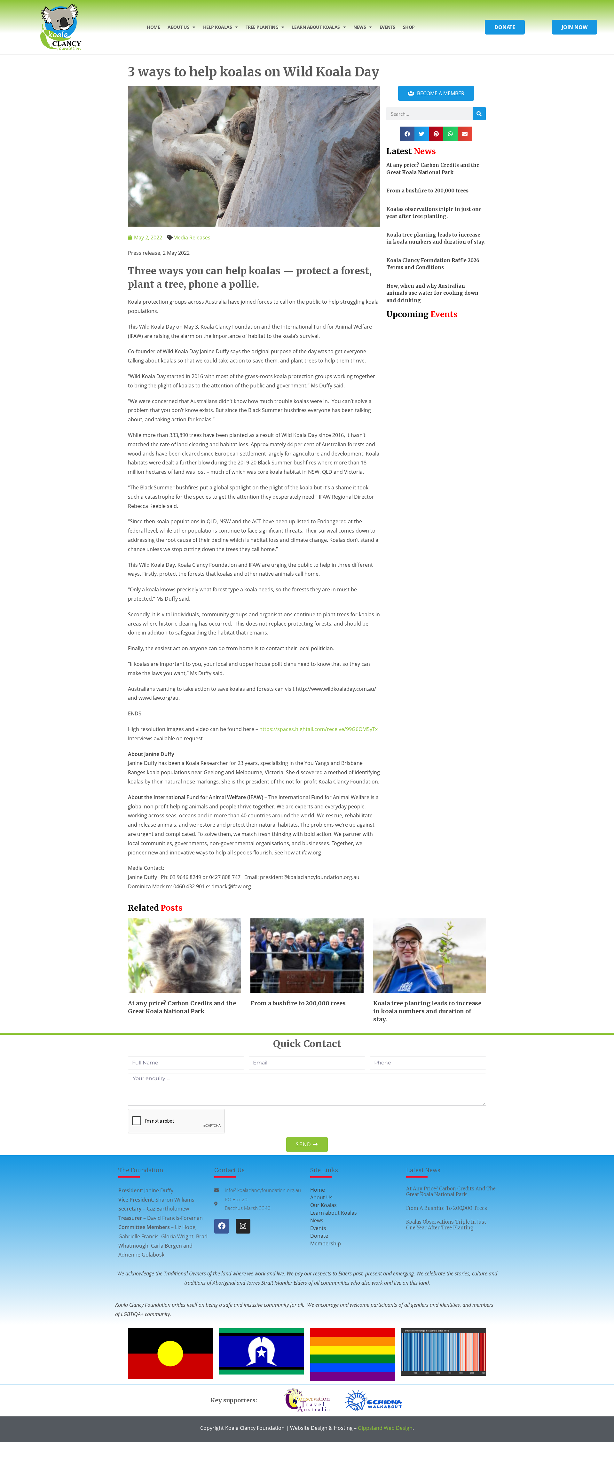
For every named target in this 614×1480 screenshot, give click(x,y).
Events (387, 27)
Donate (319, 1235)
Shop (409, 27)
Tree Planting (262, 27)
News (359, 27)
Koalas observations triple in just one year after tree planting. (446, 1225)
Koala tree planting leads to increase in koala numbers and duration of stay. (427, 1011)
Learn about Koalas (333, 1212)
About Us (178, 27)
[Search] (479, 113)
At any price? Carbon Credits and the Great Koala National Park (451, 1191)
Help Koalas (217, 27)
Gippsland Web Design (385, 1427)
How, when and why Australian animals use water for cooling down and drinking (432, 293)
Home (153, 27)
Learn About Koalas (316, 27)
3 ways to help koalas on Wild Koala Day (253, 72)
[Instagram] (243, 1226)
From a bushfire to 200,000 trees (427, 191)
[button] (407, 134)
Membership (325, 1243)
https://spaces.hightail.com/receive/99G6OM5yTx (318, 729)
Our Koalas (323, 1205)
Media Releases (191, 237)
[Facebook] (221, 1226)
